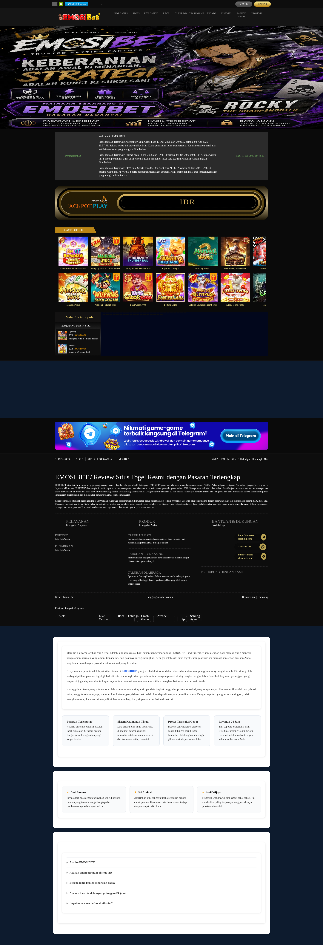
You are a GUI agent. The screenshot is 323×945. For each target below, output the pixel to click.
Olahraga (181, 13)
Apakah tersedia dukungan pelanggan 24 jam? (98, 893)
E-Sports (226, 13)
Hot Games (121, 13)
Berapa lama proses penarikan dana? (92, 882)
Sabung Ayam (241, 15)
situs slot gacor (242, 504)
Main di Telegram (78, 4)
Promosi (256, 13)
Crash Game (196, 13)
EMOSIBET (123, 459)
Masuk (243, 4)
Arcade (211, 13)
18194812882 (245, 546)
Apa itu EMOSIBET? (83, 862)
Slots (136, 13)
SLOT (79, 459)
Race (166, 13)
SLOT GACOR (63, 459)
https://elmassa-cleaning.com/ (246, 537)
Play (100, 206)
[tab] (104, 314)
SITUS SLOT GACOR (99, 459)
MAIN (75, 251)
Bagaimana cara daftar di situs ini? (91, 903)
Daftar (262, 4)
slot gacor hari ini (85, 501)
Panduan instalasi (307, 396)
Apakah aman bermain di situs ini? (91, 872)
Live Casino (151, 13)
